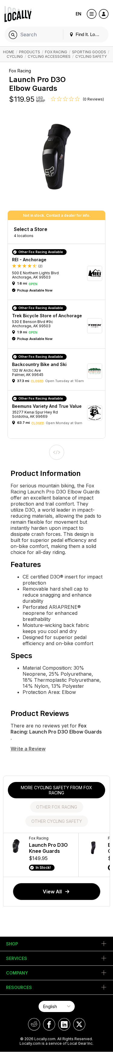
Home (8, 52)
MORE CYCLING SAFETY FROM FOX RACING (56, 790)
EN (78, 13)
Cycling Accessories (49, 56)
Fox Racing (56, 52)
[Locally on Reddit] (34, 1024)
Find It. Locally (89, 34)
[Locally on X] (79, 1024)
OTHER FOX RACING (56, 807)
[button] (58, 273)
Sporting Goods (89, 52)
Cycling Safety (91, 56)
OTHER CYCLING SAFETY (56, 821)
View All (52, 892)
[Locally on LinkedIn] (64, 1024)
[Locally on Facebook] (49, 1024)
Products (29, 52)
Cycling (15, 56)
